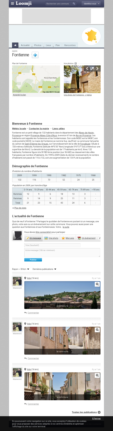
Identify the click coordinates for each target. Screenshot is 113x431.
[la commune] (97, 284)
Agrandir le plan (19, 95)
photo (53, 238)
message (35, 238)
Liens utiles (58, 128)
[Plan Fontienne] (91, 36)
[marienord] (17, 281)
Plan (58, 45)
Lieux (48, 45)
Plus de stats (20, 208)
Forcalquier (85, 144)
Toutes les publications (84, 412)
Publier (33, 260)
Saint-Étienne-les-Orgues (36, 144)
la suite (66, 227)
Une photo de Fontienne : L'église (78, 95)
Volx (29, 278)
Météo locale (19, 128)
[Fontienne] (15, 45)
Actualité (25, 45)
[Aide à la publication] (100, 238)
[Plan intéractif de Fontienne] (36, 79)
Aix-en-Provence (83, 135)
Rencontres (70, 45)
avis (70, 238)
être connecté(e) (43, 232)
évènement (88, 238)
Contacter (39, 128)
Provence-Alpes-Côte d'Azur (44, 135)
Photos (37, 45)
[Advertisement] (56, 16)
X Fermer (96, 418)
